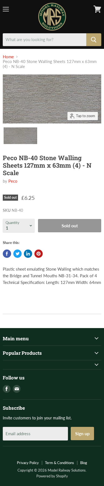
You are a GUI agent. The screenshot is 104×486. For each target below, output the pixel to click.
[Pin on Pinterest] (38, 254)
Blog (83, 462)
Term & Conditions (59, 462)
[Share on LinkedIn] (28, 254)
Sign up (82, 433)
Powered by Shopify (52, 476)
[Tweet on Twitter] (17, 254)
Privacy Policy (28, 462)
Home (8, 56)
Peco (12, 180)
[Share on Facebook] (7, 254)
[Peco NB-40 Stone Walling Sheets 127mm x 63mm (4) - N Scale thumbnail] (20, 136)
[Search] (93, 39)
